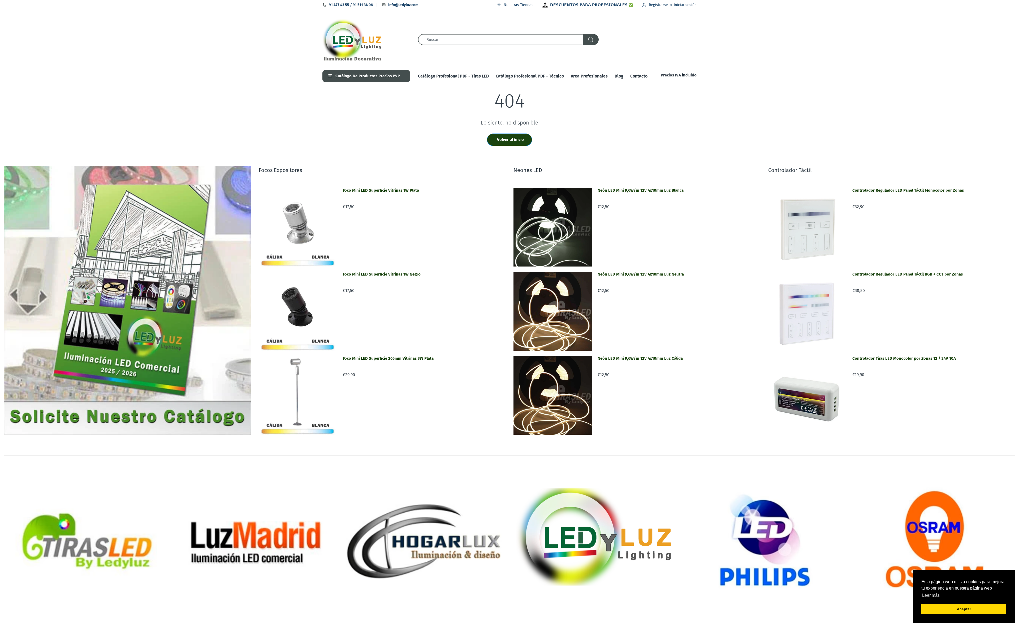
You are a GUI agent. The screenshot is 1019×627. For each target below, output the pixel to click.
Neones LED (527, 170)
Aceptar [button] (964, 609)
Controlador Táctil (790, 170)
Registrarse (658, 5)
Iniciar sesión (685, 5)
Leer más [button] (931, 595)
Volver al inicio (510, 139)
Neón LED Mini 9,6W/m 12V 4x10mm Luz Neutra (641, 274)
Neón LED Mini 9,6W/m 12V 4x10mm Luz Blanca (641, 190)
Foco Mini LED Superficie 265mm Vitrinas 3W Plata (388, 358)
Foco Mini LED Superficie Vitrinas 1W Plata (381, 190)
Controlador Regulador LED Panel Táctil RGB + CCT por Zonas (907, 274)
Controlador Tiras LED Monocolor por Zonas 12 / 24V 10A (904, 358)
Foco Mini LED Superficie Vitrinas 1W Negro (382, 274)
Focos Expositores (280, 170)
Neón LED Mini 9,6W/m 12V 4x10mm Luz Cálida (640, 358)
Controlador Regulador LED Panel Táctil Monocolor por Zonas (908, 190)
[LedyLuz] (352, 39)
